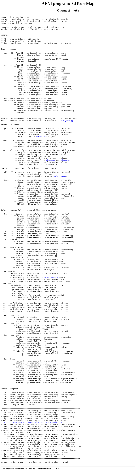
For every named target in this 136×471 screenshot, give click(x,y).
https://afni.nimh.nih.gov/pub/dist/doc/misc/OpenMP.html (33, 422)
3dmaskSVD (65, 160)
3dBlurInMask (59, 176)
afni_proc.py (67, 121)
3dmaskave (50, 160)
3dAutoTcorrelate (49, 277)
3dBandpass (41, 136)
